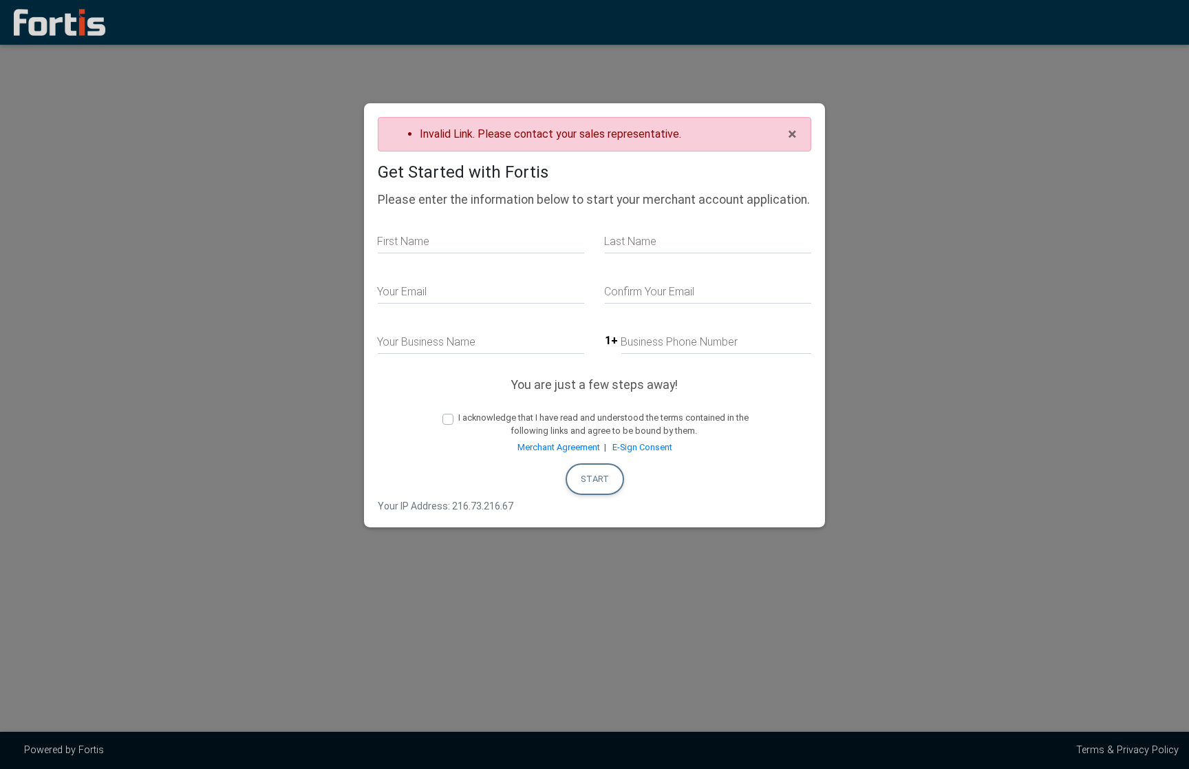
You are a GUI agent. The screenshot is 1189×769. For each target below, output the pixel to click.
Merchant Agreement (558, 447)
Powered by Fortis (62, 750)
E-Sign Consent (642, 447)
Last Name (630, 241)
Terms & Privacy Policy (1127, 750)
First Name (403, 241)
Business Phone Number (679, 341)
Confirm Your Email (649, 291)
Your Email (402, 291)
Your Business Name (426, 341)
